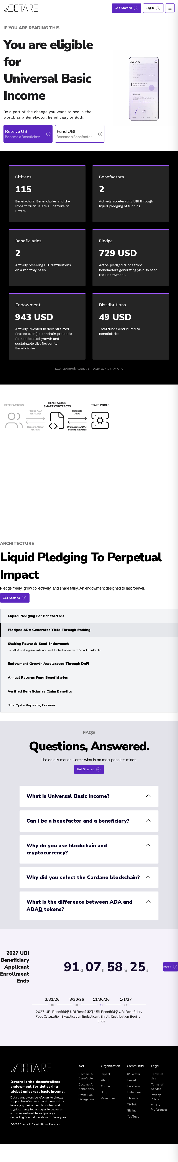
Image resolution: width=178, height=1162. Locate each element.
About (105, 1080)
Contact (106, 1086)
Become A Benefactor (86, 1076)
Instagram (134, 1092)
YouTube (133, 1117)
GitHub (132, 1110)
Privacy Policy (156, 1097)
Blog (104, 1092)
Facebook (133, 1086)
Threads (133, 1098)
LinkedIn (132, 1080)
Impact (105, 1074)
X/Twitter (133, 1074)
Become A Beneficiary (86, 1086)
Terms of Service (157, 1086)
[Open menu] (170, 8)
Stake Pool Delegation (86, 1097)
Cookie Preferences (159, 1107)
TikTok (132, 1104)
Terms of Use (157, 1076)
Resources (108, 1098)
